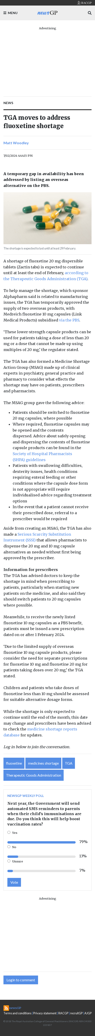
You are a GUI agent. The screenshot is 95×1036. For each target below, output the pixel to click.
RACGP (63, 1013)
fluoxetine (14, 763)
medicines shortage (43, 763)
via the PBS (69, 320)
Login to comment (20, 980)
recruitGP (76, 1013)
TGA (68, 763)
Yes (14, 833)
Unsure (17, 861)
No (14, 847)
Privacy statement (44, 1013)
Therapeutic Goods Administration (33, 775)
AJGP (88, 1013)
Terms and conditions (17, 1013)
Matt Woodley (16, 143)
